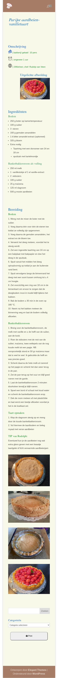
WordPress (38, 673)
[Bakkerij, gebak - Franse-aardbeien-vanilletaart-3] (29, 486)
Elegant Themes (37, 670)
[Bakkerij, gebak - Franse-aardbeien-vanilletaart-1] (29, 559)
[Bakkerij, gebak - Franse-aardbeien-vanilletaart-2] (29, 522)
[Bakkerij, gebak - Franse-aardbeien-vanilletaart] (29, 594)
